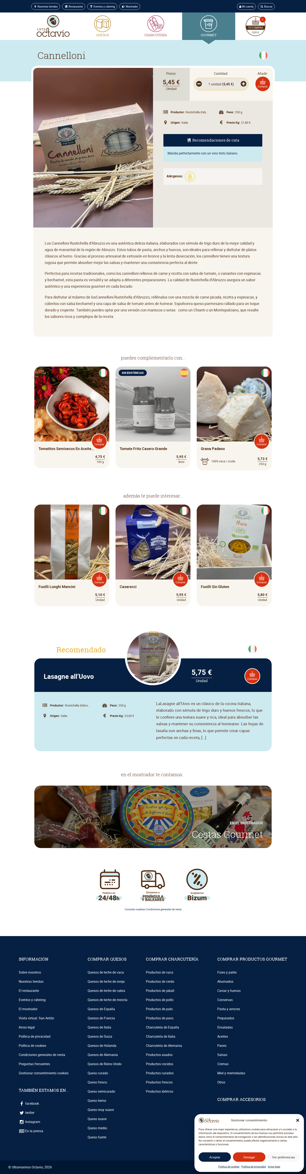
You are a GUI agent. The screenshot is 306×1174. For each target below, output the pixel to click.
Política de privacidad (253, 1166)
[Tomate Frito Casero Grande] (153, 404)
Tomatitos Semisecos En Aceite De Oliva (67, 449)
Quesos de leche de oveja (106, 981)
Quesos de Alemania (103, 1054)
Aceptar (214, 1157)
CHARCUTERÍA (155, 35)
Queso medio (97, 1128)
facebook (31, 1103)
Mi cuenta (247, 6)
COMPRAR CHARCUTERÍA (172, 959)
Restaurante (75, 6)
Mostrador (131, 6)
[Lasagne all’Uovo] (153, 657)
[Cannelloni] (93, 148)
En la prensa (33, 1131)
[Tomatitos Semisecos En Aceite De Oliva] (71, 404)
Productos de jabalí (160, 990)
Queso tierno (97, 1100)
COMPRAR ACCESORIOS (241, 1099)
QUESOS (102, 35)
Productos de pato (159, 1009)
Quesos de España (101, 1009)
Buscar (268, 6)
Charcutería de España (162, 1027)
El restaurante (29, 990)
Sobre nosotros (30, 972)
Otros (221, 1082)
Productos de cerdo (160, 981)
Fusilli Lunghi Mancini (57, 587)
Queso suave (97, 1119)
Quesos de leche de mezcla (107, 999)
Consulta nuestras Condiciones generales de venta (153, 909)
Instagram (32, 1121)
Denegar (249, 1157)
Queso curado (98, 1073)
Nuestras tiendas (47, 6)
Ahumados (225, 981)
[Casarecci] (153, 542)
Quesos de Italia (99, 1027)
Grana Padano (213, 449)
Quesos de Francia (101, 1018)
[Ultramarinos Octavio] (53, 26)
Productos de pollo (159, 999)
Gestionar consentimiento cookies (43, 1073)
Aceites (222, 1036)
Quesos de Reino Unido (105, 1064)
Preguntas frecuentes (34, 1064)
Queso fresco (97, 1082)
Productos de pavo (159, 1018)
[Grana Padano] (234, 404)
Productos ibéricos (159, 1091)
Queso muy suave (101, 1109)
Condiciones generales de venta (42, 1054)
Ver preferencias (283, 1157)
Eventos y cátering (104, 6)
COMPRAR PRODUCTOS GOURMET (252, 959)
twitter (29, 1112)
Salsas (222, 1054)
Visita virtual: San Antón (36, 1018)
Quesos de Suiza (100, 1036)
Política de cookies (228, 1166)
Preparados (225, 1018)
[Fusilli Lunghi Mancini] (71, 542)
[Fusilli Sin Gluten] (234, 542)
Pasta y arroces (228, 1009)
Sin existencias (133, 373)
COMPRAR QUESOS (107, 959)
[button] (298, 1120)
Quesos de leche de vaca (106, 972)
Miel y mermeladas (231, 1073)
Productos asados (159, 1054)
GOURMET (208, 35)
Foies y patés (227, 972)
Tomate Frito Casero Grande (143, 449)
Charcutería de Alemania (164, 1045)
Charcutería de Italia (160, 1036)
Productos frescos (159, 1082)
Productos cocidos (159, 1064)
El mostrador (28, 1009)
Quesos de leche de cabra (106, 990)
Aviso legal (274, 1166)
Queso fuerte (97, 1137)
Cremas (223, 1064)
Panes (221, 1045)
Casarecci (128, 587)
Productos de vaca (159, 972)
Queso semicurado (101, 1091)
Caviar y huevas (229, 990)
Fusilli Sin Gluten (215, 587)
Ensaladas (225, 1027)
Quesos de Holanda (102, 1045)
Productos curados (160, 1073)
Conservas (225, 999)
